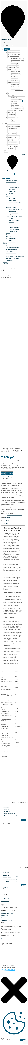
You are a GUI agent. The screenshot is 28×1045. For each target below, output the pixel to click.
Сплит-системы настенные (14, 515)
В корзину (3, 473)
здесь (18, 1040)
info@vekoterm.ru (5, 901)
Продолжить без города (8, 969)
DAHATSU (8, 517)
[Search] (22, 101)
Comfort (7, 520)
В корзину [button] (24, 819)
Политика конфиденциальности (9, 939)
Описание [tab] (5, 523)
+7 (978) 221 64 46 (5, 898)
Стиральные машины (6, 918)
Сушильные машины (6, 920)
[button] (8, 477)
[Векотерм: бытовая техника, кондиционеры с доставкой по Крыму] (5, 3)
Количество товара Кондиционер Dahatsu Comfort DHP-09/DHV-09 (12, 468)
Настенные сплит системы (7, 913)
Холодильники (4, 915)
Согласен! (22, 1040)
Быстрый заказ (9, 473)
